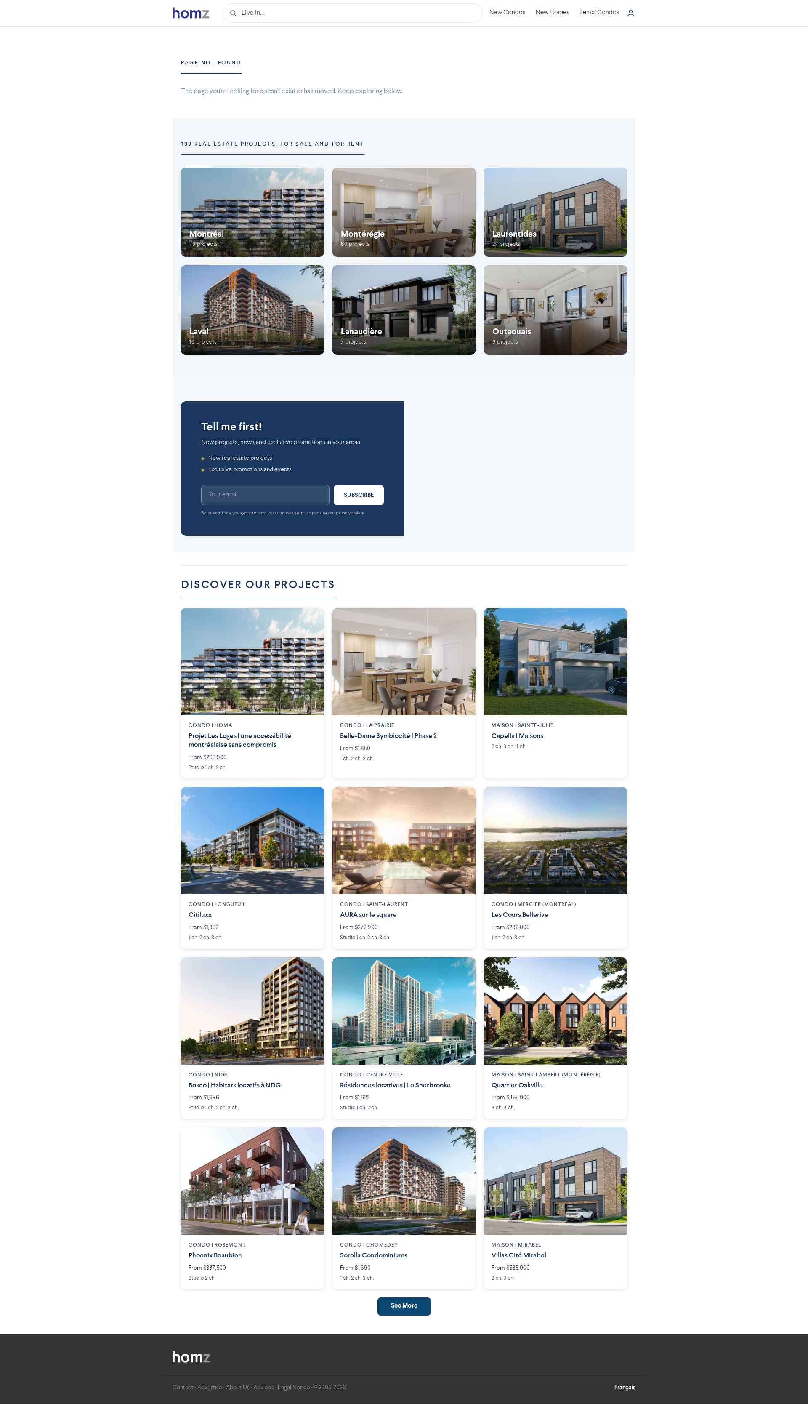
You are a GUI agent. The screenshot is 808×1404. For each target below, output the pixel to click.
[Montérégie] (404, 212)
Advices (263, 1388)
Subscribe (359, 495)
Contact (183, 1388)
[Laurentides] (555, 212)
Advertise (209, 1388)
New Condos (507, 13)
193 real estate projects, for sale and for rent (272, 144)
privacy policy (350, 513)
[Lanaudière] (404, 310)
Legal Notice (294, 1388)
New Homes (552, 13)
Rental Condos (599, 13)
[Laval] (252, 310)
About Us (238, 1388)
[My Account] (630, 13)
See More (404, 1306)
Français (624, 1388)
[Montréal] (252, 212)
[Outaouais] (555, 310)
